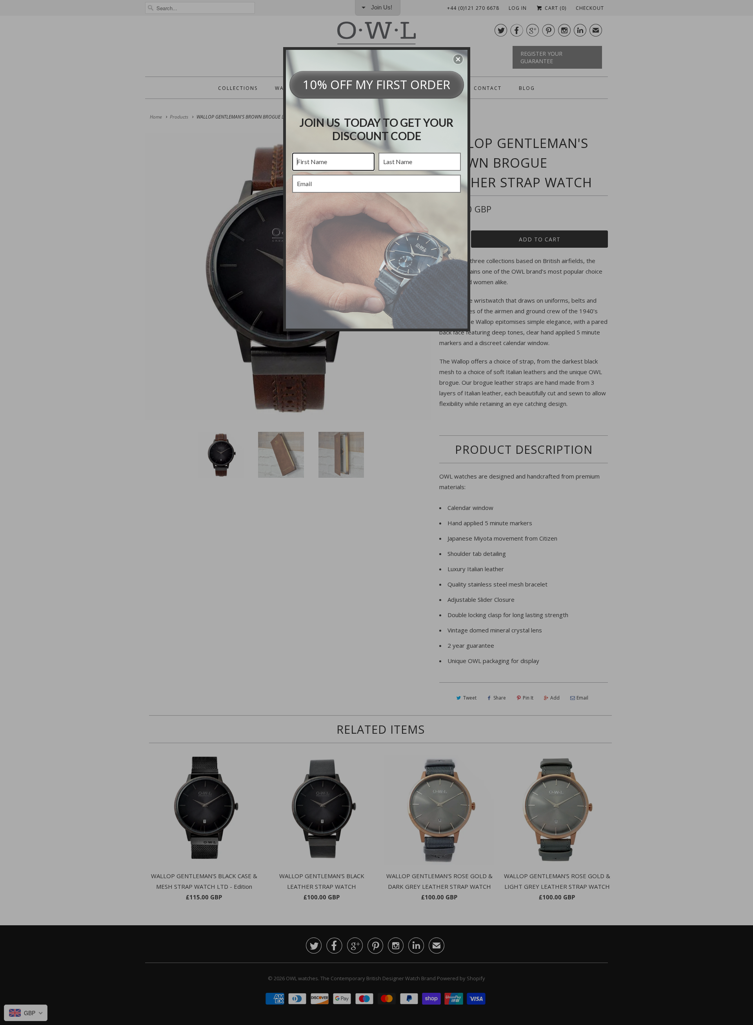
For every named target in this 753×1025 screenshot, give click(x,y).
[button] (458, 59)
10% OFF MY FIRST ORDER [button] (376, 84)
